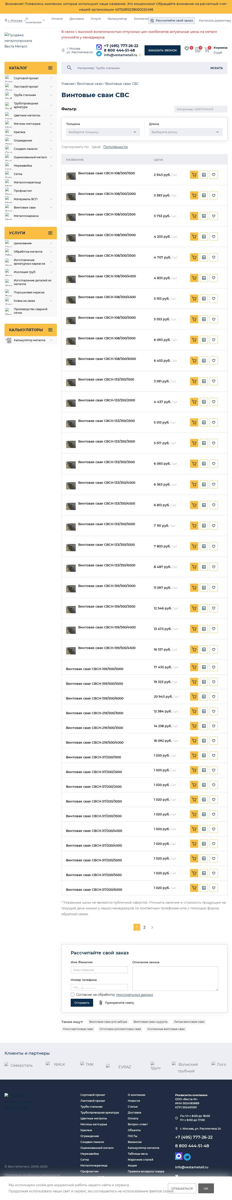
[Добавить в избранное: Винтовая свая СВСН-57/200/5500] (214, 873)
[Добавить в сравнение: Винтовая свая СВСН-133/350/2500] (204, 422)
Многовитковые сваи (78, 1029)
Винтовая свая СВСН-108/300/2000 (107, 194)
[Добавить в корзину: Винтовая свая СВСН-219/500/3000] (194, 711)
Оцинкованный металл (97, 1148)
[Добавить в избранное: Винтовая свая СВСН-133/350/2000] (214, 402)
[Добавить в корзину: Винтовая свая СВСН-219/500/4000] (194, 741)
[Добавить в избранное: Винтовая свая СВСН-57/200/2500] (214, 785)
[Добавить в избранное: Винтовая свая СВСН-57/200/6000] (214, 888)
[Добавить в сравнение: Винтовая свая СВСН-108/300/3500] (204, 257)
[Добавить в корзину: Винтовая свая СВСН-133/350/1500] (194, 381)
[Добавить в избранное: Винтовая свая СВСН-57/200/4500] (214, 844)
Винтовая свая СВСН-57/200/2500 (94, 787)
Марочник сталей (140, 1159)
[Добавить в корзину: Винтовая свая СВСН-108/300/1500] (194, 175)
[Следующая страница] (152, 927)
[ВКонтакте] (176, 1176)
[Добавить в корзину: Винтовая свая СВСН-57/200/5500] (194, 873)
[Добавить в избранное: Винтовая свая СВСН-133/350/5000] (214, 526)
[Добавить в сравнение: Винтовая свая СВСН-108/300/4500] (204, 299)
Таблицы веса (138, 1153)
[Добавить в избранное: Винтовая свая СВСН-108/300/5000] (214, 319)
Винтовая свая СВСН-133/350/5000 (106, 524)
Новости (134, 1100)
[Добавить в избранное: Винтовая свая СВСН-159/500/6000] (214, 696)
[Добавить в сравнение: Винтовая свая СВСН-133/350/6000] (204, 567)
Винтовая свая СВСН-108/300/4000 (107, 276)
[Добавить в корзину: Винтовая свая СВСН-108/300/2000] (194, 195)
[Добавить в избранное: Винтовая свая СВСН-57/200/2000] (214, 770)
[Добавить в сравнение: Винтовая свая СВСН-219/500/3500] (204, 726)
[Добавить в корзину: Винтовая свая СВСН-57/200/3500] (194, 814)
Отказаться (182, 1188)
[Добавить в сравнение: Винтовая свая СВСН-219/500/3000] (204, 711)
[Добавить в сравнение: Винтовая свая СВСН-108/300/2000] (204, 195)
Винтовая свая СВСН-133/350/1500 (106, 379)
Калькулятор (117, 18)
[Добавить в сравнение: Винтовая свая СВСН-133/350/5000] (204, 526)
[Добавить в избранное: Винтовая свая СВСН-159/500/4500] (214, 649)
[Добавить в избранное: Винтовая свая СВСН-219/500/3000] (214, 711)
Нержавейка (89, 1153)
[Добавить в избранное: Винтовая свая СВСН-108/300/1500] (214, 175)
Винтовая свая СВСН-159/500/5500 (94, 684)
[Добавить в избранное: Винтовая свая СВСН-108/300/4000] (214, 278)
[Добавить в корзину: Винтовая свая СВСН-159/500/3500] (194, 608)
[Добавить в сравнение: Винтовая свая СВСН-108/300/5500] (204, 340)
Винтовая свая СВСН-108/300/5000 (107, 318)
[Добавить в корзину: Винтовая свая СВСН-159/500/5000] (194, 667)
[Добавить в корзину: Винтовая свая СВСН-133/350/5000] (194, 526)
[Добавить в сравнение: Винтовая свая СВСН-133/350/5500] (204, 546)
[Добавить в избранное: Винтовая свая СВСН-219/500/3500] (214, 726)
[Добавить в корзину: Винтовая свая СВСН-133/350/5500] (194, 546)
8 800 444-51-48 (119, 50)
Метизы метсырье (93, 1124)
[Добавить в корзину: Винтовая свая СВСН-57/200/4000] (194, 829)
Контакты (141, 18)
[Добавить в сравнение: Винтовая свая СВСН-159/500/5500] (204, 682)
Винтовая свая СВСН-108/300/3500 (106, 256)
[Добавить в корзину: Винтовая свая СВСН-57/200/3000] (194, 799)
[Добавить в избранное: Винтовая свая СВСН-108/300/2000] (214, 195)
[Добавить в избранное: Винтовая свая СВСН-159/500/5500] (214, 682)
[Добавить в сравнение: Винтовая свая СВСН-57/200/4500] (204, 844)
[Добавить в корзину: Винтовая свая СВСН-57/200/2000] (194, 770)
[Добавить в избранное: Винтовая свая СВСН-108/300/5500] (214, 340)
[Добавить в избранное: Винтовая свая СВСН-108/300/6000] (214, 361)
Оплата (57, 18)
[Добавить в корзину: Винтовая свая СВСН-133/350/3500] (194, 464)
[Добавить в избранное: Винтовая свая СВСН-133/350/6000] (214, 567)
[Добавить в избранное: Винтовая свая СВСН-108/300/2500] (214, 216)
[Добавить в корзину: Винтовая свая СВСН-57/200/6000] (194, 888)
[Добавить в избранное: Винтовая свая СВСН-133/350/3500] (214, 464)
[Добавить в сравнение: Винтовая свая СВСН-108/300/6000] (204, 361)
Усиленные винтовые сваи (166, 1029)
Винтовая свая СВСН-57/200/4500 (94, 846)
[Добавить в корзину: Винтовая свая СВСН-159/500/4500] (194, 649)
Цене (96, 147)
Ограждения (89, 1136)
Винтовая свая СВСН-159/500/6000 (94, 698)
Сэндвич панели (92, 1142)
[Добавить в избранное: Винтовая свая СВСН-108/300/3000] (214, 236)
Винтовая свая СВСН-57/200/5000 (94, 860)
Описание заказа (146, 962)
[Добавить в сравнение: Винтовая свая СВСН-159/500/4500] (204, 649)
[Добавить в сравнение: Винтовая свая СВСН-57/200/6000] (204, 888)
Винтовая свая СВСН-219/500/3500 (94, 728)
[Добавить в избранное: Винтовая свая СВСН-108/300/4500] (214, 299)
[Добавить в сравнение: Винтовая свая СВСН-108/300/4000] (204, 278)
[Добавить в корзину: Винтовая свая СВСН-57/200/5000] (194, 858)
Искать (216, 68)
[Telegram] (99, 53)
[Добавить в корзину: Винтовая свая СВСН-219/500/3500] (194, 726)
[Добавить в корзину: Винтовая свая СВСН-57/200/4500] (194, 844)
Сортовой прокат (92, 1095)
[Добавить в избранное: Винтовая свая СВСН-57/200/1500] (214, 755)
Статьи (133, 1106)
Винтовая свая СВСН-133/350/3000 (106, 441)
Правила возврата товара (146, 1171)
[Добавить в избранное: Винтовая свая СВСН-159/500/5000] (214, 667)
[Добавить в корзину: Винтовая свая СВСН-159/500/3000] (194, 588)
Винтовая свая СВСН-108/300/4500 (107, 297)
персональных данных (134, 995)
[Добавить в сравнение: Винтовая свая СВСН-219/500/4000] (204, 741)
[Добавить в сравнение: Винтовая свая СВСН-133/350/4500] (204, 505)
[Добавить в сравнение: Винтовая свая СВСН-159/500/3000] (204, 588)
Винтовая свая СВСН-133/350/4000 (106, 483)
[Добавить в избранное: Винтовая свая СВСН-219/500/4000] (214, 741)
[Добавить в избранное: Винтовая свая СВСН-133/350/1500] (214, 381)
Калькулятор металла (143, 1148)
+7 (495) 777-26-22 (121, 46)
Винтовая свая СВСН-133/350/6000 (106, 565)
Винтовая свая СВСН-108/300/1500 (106, 173)
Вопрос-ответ (138, 1124)
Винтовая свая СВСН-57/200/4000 (94, 831)
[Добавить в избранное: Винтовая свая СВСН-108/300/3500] (214, 257)
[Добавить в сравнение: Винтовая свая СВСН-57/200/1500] (204, 755)
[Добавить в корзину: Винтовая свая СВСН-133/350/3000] (194, 443)
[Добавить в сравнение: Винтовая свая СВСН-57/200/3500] (204, 814)
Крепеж (86, 1130)
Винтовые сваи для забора (108, 1021)
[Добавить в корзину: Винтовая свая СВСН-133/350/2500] (194, 422)
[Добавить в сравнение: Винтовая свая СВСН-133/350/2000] (204, 402)
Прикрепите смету (119, 1002)
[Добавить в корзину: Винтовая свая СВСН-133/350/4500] (194, 505)
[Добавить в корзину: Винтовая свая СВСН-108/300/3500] (194, 257)
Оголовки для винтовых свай (120, 1029)
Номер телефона (84, 980)
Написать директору (215, 20)
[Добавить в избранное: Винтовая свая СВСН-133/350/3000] (214, 443)
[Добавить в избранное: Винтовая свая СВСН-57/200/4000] (214, 829)
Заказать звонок (162, 50)
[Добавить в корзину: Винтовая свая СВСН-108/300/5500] (194, 340)
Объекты (134, 1130)
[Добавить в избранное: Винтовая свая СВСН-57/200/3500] (214, 814)
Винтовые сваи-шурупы (150, 1021)
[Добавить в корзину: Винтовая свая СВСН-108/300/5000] (194, 319)
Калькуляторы (26, 330)
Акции (132, 1165)
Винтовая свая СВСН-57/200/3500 (94, 816)
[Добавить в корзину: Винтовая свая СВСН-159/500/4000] (194, 629)
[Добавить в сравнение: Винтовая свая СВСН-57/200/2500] (204, 785)
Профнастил (89, 1171)
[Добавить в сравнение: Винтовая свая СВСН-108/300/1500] (204, 175)
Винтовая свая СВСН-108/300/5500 (106, 338)
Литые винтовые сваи (189, 1021)
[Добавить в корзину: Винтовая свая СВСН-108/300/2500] (194, 216)
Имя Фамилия (82, 962)
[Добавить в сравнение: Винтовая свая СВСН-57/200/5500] (204, 873)
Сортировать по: (75, 147)
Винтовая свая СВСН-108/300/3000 (107, 235)
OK (206, 1188)
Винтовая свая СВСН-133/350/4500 (106, 503)
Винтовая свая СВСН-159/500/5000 (94, 669)
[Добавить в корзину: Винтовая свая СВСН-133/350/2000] (194, 402)
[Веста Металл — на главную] (23, 41)
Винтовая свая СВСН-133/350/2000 (106, 400)
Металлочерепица (93, 1165)
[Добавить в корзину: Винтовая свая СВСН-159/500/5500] (194, 682)
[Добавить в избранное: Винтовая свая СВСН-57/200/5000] (214, 858)
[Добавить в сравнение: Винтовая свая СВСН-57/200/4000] (204, 829)
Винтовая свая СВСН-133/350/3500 (106, 462)
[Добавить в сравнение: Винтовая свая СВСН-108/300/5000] (204, 319)
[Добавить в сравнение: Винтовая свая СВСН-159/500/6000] (204, 696)
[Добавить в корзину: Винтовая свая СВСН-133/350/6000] (194, 567)
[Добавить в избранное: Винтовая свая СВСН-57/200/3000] (214, 799)
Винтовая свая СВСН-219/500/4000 (94, 743)
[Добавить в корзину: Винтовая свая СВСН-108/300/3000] (194, 236)
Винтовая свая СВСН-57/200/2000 (94, 772)
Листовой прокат (92, 1100)
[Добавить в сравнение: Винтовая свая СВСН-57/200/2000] (204, 770)
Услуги (96, 18)
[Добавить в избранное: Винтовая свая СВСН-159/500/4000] (214, 629)
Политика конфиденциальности (32, 1175)
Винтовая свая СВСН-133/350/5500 (106, 545)
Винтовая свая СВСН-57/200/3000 (94, 801)
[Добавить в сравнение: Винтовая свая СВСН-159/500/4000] (204, 629)
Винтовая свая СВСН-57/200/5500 (94, 875)
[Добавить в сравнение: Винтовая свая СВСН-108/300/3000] (204, 236)
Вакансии (135, 1142)
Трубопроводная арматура (99, 1112)
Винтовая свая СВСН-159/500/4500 (106, 648)
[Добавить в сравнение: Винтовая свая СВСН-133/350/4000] (204, 484)
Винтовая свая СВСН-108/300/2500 (106, 214)
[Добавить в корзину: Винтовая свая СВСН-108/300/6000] (194, 361)
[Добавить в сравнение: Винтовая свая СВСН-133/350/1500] (204, 381)
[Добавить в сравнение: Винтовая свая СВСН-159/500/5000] (204, 667)
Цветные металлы (93, 1118)
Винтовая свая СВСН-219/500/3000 (94, 713)
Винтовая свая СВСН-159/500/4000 (107, 627)
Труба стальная (91, 1106)
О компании (33, 20)
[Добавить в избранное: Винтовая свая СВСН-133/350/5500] (214, 546)
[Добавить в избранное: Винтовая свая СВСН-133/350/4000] (214, 484)
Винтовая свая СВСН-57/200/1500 (93, 757)
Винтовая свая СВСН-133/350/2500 (106, 421)
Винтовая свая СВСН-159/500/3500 (106, 606)
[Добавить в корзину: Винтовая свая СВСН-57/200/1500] (194, 755)
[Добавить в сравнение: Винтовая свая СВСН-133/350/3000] (204, 443)
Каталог (18, 68)
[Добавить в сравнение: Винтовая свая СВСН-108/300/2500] (204, 216)
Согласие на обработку (95, 995)
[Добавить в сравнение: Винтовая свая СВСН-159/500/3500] (204, 608)
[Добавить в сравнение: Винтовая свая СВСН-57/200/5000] (204, 858)
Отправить (81, 1002)
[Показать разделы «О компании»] (44, 20)
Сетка (84, 1159)
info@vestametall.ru (120, 55)
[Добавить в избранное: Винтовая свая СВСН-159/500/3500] (214, 608)
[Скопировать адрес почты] (140, 55)
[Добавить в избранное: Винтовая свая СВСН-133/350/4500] (214, 505)
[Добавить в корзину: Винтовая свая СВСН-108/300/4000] (194, 278)
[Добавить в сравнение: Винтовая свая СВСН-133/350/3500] (204, 464)
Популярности (115, 147)
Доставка (77, 18)
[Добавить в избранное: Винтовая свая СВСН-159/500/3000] (214, 588)
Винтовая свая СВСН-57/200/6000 (94, 890)
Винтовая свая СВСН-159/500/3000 (106, 586)
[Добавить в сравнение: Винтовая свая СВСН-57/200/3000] (204, 799)
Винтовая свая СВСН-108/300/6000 (107, 359)
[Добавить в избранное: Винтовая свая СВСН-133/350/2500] (214, 422)
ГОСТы (132, 1136)
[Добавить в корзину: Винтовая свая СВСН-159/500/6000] (194, 696)
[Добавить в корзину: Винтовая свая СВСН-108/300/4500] (194, 299)
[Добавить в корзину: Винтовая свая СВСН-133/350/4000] (194, 484)
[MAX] (99, 47)
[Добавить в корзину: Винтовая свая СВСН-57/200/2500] (194, 785)
